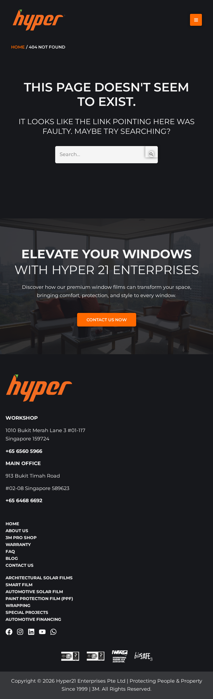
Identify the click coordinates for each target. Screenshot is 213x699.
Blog (12, 558)
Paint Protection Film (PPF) (39, 598)
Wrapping (18, 605)
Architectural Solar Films (39, 577)
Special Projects (27, 612)
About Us (17, 530)
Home (12, 523)
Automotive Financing (33, 619)
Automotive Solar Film (34, 591)
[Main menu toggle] (196, 20)
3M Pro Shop (21, 537)
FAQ (10, 551)
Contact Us (20, 565)
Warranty (18, 544)
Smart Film (19, 584)
